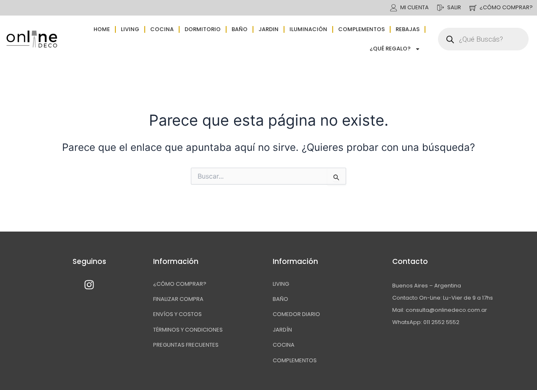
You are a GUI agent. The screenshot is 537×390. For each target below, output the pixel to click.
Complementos (361, 29)
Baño (240, 29)
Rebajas (408, 29)
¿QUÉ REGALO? (390, 49)
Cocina (162, 29)
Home (102, 29)
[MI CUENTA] (393, 7)
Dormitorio (203, 29)
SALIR (454, 7)
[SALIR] (440, 7)
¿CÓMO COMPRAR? (506, 7)
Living (130, 29)
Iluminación (308, 29)
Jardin (268, 29)
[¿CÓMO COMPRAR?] (473, 7)
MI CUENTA (414, 7)
